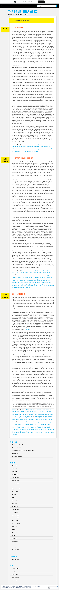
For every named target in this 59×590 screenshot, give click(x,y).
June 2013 (14, 497)
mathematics (31, 149)
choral (13, 272)
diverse (27, 274)
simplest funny (44, 429)
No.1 (51, 422)
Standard (14, 144)
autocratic (14, 411)
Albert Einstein (24, 144)
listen (13, 279)
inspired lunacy (15, 419)
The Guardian (38, 431)
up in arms (22, 432)
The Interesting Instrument (22, 158)
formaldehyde (31, 275)
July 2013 (14, 494)
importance (30, 277)
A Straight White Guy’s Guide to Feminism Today (23, 450)
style (13, 431)
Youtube (52, 432)
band (36, 270)
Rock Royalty (15, 453)
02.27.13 (5, 28)
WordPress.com (15, 580)
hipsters (24, 417)
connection (35, 272)
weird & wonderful (45, 432)
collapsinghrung (5, 31)
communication (23, 272)
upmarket (27, 432)
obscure (19, 424)
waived (38, 432)
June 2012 (14, 532)
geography (43, 146)
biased (24, 411)
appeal (43, 409)
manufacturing (24, 149)
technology (23, 151)
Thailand (33, 431)
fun (12, 416)
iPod (47, 277)
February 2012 (15, 544)
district (20, 414)
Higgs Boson (14, 148)
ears (31, 274)
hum (16, 277)
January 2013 (15, 512)
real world (44, 427)
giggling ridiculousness (39, 416)
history (19, 148)
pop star (35, 426)
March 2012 (15, 541)
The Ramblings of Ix (22, 11)
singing (25, 284)
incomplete (47, 417)
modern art (41, 279)
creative (44, 272)
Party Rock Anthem (42, 424)
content (28, 412)
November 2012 (15, 518)
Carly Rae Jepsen (41, 411)
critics (37, 412)
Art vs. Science (17, 27)
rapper (39, 427)
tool (28, 285)
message (36, 279)
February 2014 (15, 477)
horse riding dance (40, 417)
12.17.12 (5, 159)
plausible (31, 426)
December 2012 (15, 515)
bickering (40, 144)
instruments (42, 277)
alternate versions (32, 409)
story (39, 284)
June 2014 (14, 465)
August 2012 (15, 526)
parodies (32, 424)
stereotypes (18, 151)
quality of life (45, 149)
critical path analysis (21, 146)
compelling (29, 272)
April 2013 (14, 503)
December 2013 (15, 480)
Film (39, 146)
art (26, 270)
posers (44, 426)
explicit (23, 275)
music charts (36, 422)
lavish (44, 419)
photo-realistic (27, 282)
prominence (25, 427)
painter (13, 282)
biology (44, 144)
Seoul (28, 429)
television (29, 151)
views (35, 432)
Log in (13, 571)
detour (24, 274)
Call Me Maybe (33, 411)
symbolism (14, 285)
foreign (51, 414)
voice (15, 287)
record (48, 427)
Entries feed (15, 574)
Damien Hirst (19, 274)
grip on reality (42, 275)
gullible (47, 275)
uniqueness (40, 285)
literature (17, 279)
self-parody (23, 429)
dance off (48, 412)
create (40, 272)
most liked (18, 422)
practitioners (38, 282)
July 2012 (14, 529)
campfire (47, 270)
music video (42, 422)
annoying (39, 409)
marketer (27, 279)
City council (49, 411)
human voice (25, 277)
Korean (40, 419)
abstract (23, 270)
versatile (46, 285)
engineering (35, 146)
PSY (29, 427)
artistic (30, 144)
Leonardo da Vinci (16, 149)
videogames (51, 285)
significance (17, 284)
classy (13, 412)
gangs (28, 416)
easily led (35, 274)
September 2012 (16, 523)
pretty (42, 282)
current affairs (42, 412)
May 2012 (14, 535)
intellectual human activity (46, 148)
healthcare (48, 146)
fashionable (31, 414)
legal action (49, 419)
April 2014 (14, 471)
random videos (34, 427)
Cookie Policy (28, 587)
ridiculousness (15, 429)
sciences (51, 149)
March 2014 (15, 474)
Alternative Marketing (17, 456)
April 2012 (14, 538)
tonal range (23, 285)
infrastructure (31, 148)
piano (33, 282)
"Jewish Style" (24, 409)
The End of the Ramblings (18, 444)
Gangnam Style (22, 416)
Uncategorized (15, 559)
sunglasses (27, 431)
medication (43, 421)
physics (39, 149)
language (50, 277)
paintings (22, 282)
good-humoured (48, 416)
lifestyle (31, 421)
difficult (16, 414)
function (36, 275)
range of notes (47, 282)
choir (51, 270)
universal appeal (15, 432)
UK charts (49, 431)
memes (48, 421)
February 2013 (15, 509)
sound (31, 284)
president (14, 427)
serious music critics (35, 429)
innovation (36, 148)
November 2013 (15, 483)
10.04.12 (5, 295)
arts (33, 144)
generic (31, 416)
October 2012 (15, 520)
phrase (19, 426)
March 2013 (15, 506)
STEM (13, 151)
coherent (17, 272)
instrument (36, 277)
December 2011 (15, 549)
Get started (41, 1)
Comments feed (15, 577)
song (29, 284)
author (51, 409)
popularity (40, 426)
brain (43, 270)
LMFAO (38, 421)
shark (13, 284)
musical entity (23, 280)
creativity (14, 146)
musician (45, 280)
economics (29, 146)
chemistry (49, 144)
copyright (33, 412)
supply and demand (45, 284)
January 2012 (15, 547)
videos (31, 432)
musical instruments (31, 280)
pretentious (19, 427)
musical (17, 280)
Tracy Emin (32, 285)
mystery (48, 422)
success (16, 431)
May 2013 (14, 500)
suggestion (21, 431)
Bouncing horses (18, 294)
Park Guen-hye (25, 424)
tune (36, 285)
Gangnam (16, 416)
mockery (14, 422)
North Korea (14, 424)
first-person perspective (40, 414)
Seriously (28, 329)
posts (48, 426)
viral (13, 287)
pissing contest (24, 426)
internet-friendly (31, 419)
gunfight (19, 417)
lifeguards (27, 421)
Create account (15, 568)
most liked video (25, 422)
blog (28, 411)
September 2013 (16, 488)
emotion (50, 274)
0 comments (35, 151)
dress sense (25, 414)
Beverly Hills (20, 411)
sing (22, 284)
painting (17, 282)
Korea (37, 419)
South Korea (51, 429)
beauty (36, 144)
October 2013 (15, 486)
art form (29, 270)
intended (21, 419)
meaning (31, 279)
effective (46, 274)
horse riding (33, 417)
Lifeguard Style (20, 421)
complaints (17, 412)
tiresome (44, 431)
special (35, 284)
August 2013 (15, 491)
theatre (19, 285)
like (35, 421)
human (19, 277)
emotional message (16, 275)
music (35, 149)
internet (25, 419)
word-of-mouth (20, 287)
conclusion (23, 412)
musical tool (40, 280)
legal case (14, 421)
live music (22, 279)
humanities (24, 148)
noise (49, 280)
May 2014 (14, 468)
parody (35, 424)
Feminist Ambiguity (16, 447)
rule (20, 429)
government (14, 417)
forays (47, 414)
